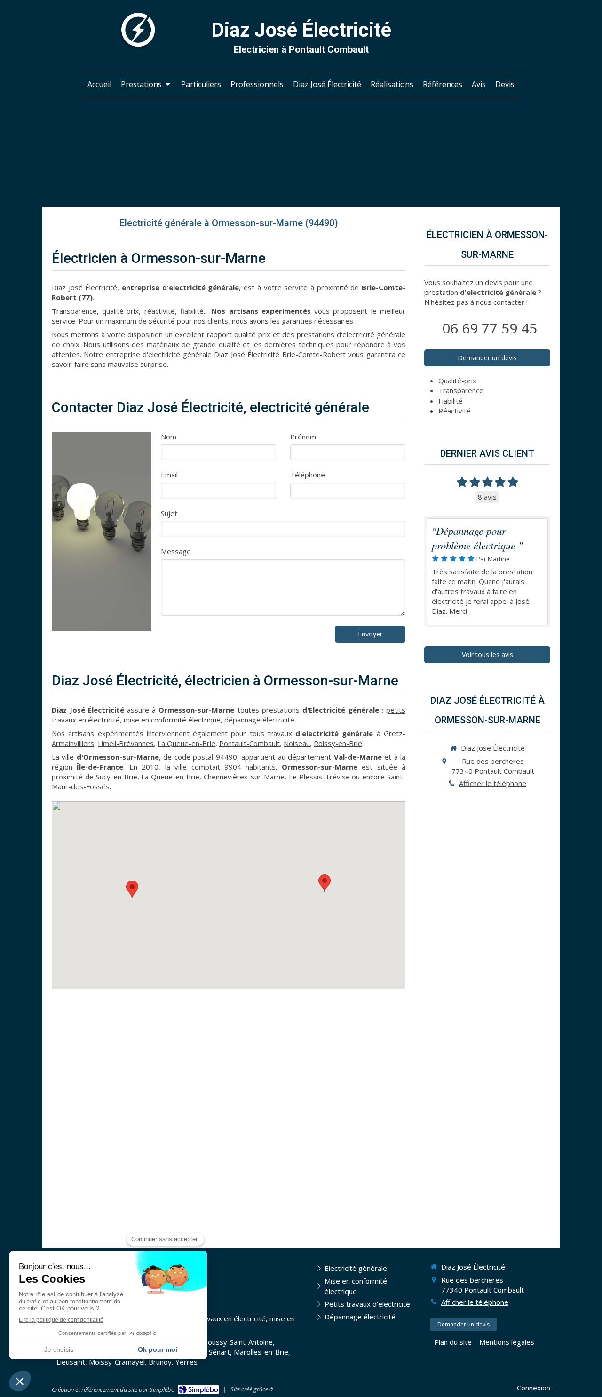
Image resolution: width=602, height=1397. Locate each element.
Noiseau (297, 743)
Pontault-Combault (249, 743)
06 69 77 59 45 (489, 328)
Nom (168, 436)
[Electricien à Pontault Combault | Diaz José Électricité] (136, 30)
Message (176, 551)
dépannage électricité (259, 719)
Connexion (533, 1387)
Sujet (169, 513)
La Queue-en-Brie (186, 743)
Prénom (303, 436)
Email (169, 474)
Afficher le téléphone (492, 783)
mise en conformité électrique (172, 719)
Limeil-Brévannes (126, 743)
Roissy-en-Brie (338, 743)
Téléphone (307, 474)
